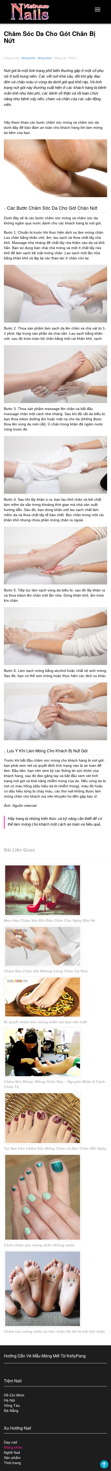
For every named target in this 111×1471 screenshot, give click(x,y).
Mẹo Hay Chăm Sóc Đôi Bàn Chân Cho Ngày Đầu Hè (49, 920)
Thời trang (12, 1463)
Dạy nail (10, 1442)
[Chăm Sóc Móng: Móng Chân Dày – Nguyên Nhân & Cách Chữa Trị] (55, 1052)
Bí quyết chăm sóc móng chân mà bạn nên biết (45, 1022)
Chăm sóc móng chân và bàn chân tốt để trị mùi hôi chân (54, 1331)
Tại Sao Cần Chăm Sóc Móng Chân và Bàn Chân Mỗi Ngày (55, 1148)
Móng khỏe (28, 58)
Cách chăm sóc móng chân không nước (39, 1245)
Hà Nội (9, 1400)
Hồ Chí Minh (14, 1395)
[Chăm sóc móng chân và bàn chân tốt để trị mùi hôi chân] (55, 1288)
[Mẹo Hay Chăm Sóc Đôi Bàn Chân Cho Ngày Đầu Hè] (55, 890)
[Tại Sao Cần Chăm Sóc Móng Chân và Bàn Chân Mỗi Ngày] (55, 1118)
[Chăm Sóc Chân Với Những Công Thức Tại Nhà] (55, 946)
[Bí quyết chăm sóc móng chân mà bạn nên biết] (55, 997)
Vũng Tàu (12, 1405)
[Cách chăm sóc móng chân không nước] (55, 1197)
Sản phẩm (12, 1458)
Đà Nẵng (11, 1411)
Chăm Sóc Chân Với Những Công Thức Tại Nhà (46, 971)
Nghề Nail (12, 1452)
